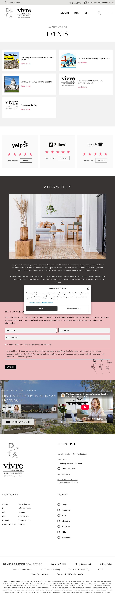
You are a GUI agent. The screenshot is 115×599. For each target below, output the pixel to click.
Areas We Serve (9, 524)
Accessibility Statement (22, 569)
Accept (41, 308)
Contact (5, 520)
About (64, 13)
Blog (4, 516)
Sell (87, 13)
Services (21, 512)
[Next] (53, 409)
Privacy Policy (106, 564)
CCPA (100, 569)
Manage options (73, 309)
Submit (10, 367)
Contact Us (75, 3)
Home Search (24, 504)
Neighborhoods (24, 508)
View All (26, 160)
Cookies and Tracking (50, 569)
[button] (88, 288)
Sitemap (21, 524)
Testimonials (23, 516)
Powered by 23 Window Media (70, 574)
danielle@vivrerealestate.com (70, 464)
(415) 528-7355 (64, 459)
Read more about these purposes (41, 302)
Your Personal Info (40, 574)
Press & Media (24, 520)
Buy (77, 13)
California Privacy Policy (79, 569)
